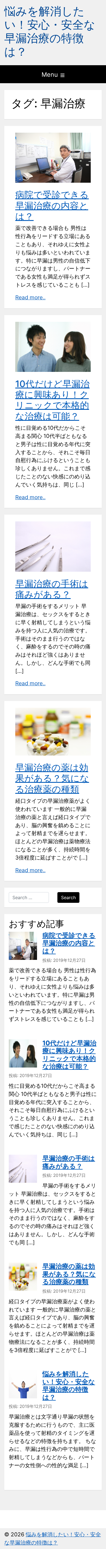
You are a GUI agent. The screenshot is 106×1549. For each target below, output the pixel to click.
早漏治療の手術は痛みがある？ (51, 589)
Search (68, 897)
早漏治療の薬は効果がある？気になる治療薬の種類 (52, 778)
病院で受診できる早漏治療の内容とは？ (52, 205)
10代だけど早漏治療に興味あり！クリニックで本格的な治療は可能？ (52, 400)
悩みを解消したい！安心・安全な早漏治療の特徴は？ (49, 31)
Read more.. (30, 297)
